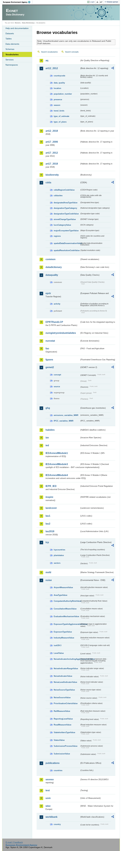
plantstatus (59, 555)
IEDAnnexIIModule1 (57, 453)
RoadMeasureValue (62, 725)
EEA (17, 2)
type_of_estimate (61, 116)
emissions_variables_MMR (66, 415)
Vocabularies (12, 54)
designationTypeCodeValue (66, 214)
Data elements (12, 44)
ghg (48, 408)
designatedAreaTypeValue (65, 203)
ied (47, 445)
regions (57, 236)
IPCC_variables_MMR (63, 421)
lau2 (48, 523)
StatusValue (59, 740)
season (57, 105)
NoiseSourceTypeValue (64, 690)
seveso (50, 779)
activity (57, 304)
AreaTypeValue (60, 595)
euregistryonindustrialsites (61, 333)
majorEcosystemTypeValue (66, 230)
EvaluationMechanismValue (66, 616)
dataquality (52, 275)
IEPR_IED (51, 486)
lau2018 (50, 531)
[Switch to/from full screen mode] (101, 2)
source (57, 386)
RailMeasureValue (62, 711)
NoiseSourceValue (62, 697)
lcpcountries (59, 550)
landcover (51, 508)
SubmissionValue (62, 754)
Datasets (10, 33)
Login (92, 2)
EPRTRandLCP (54, 322)
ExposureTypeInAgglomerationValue (67, 624)
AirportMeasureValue (63, 587)
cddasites (58, 195)
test (48, 790)
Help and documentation (17, 28)
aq (47, 60)
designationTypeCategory (65, 208)
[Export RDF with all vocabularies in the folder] (112, 68)
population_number (63, 94)
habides (50, 430)
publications (53, 763)
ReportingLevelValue (63, 719)
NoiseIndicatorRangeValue (66, 668)
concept (57, 375)
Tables (9, 38)
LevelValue (59, 653)
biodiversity (52, 175)
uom (48, 798)
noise (49, 580)
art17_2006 (52, 142)
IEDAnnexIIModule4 (57, 475)
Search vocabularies (49, 52)
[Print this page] (98, 2)
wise (48, 806)
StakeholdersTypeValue (64, 732)
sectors (57, 563)
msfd (48, 572)
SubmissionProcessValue (65, 746)
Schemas (10, 49)
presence (58, 99)
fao (47, 348)
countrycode (59, 76)
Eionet (17, 23)
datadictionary (54, 267)
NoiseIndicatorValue (63, 676)
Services (10, 59)
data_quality (59, 83)
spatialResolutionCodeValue (67, 250)
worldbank (51, 817)
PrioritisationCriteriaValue (66, 703)
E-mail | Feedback (14, 842)
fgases (49, 359)
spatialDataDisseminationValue (67, 243)
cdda (48, 182)
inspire (49, 497)
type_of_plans (60, 122)
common (50, 259)
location (57, 88)
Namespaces (12, 65)
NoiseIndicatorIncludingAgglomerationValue (67, 659)
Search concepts (72, 52)
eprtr (48, 293)
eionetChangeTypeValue (65, 219)
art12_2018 (52, 131)
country (57, 824)
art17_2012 (52, 152)
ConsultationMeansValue (65, 609)
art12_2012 (52, 68)
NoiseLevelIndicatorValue (65, 682)
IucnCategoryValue (62, 225)
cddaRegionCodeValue (64, 190)
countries (58, 770)
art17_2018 (52, 163)
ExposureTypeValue (63, 632)
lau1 (48, 516)
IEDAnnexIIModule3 (57, 464)
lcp (47, 542)
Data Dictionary (28, 23)
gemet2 (50, 367)
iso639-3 (57, 645)
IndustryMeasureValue (64, 638)
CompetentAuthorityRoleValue (67, 601)
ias (47, 437)
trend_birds (59, 111)
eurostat (50, 341)
